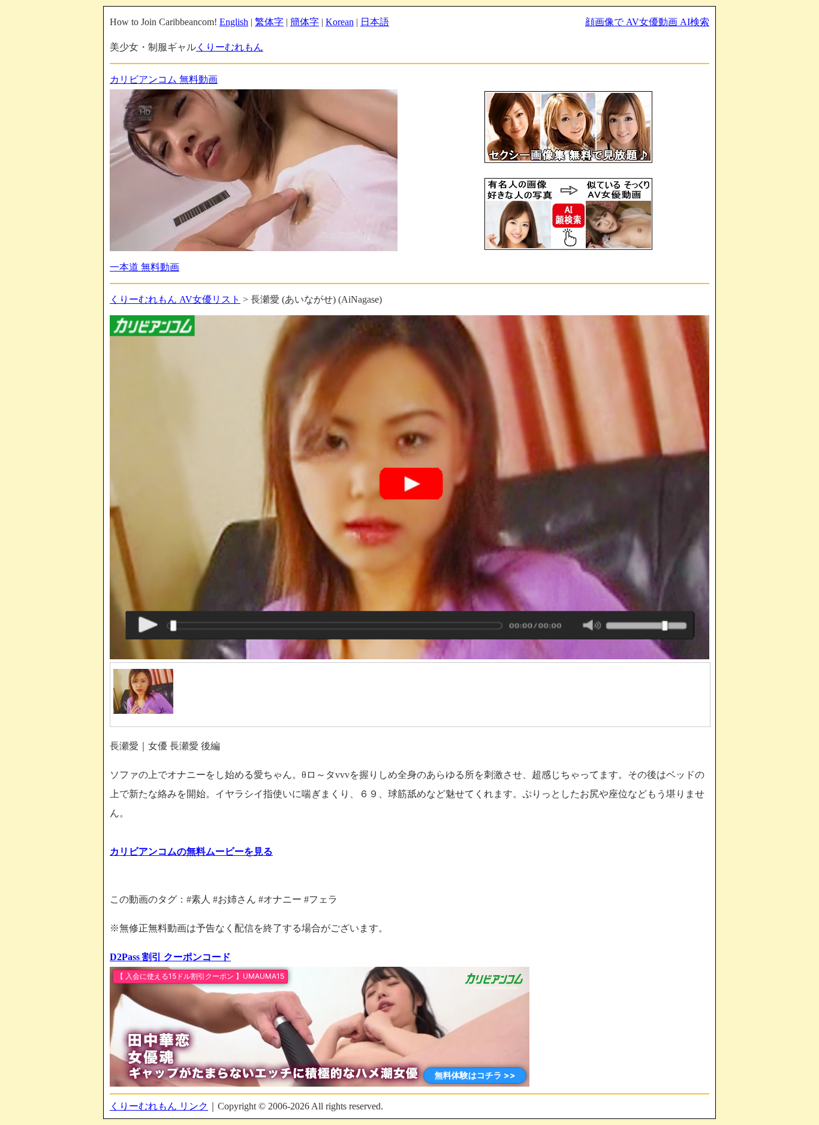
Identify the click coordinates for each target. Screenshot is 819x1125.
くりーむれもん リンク (159, 1106)
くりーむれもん (229, 47)
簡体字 (304, 22)
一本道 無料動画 (144, 267)
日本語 (374, 22)
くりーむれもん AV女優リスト (175, 299)
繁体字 (269, 22)
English (233, 22)
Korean (340, 22)
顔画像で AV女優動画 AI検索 (647, 22)
